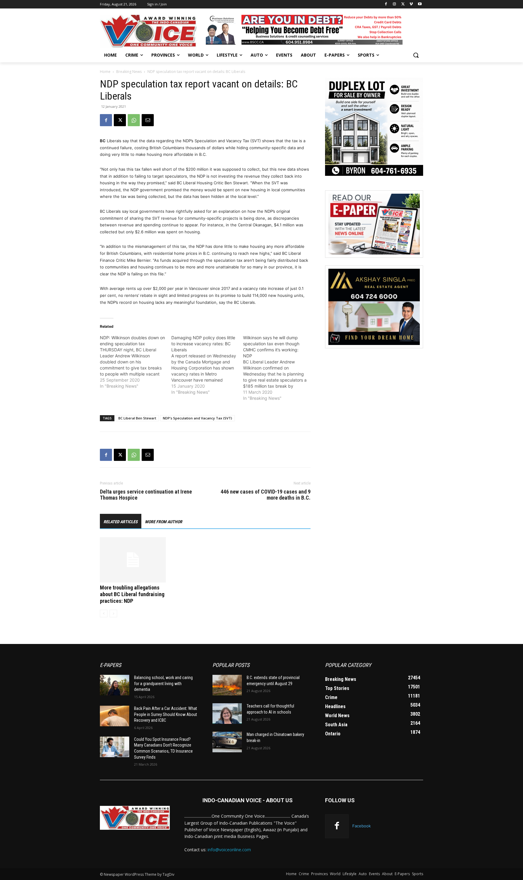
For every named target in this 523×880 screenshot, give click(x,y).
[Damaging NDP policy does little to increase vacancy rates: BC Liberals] (207, 365)
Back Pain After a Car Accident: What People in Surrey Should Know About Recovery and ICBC (165, 714)
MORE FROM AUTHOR (163, 521)
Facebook (361, 825)
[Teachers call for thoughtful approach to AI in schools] (227, 713)
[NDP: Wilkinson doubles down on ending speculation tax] (135, 362)
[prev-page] (103, 613)
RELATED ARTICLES (121, 521)
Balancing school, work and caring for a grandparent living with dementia (163, 683)
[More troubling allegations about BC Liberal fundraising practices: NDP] (133, 560)
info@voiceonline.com (229, 849)
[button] (416, 55)
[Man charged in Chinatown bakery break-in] (227, 742)
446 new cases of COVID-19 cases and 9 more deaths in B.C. (266, 495)
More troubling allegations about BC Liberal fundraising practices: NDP (132, 594)
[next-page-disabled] (113, 613)
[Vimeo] (411, 4)
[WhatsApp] (134, 120)
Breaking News (129, 71)
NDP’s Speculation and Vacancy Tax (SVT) (197, 418)
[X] (403, 4)
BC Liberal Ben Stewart (137, 418)
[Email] (148, 120)
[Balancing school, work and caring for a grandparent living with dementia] (114, 685)
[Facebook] (386, 4)
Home (105, 71)
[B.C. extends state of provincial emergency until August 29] (227, 685)
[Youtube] (419, 4)
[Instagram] (394, 4)
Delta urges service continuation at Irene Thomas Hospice (146, 495)
